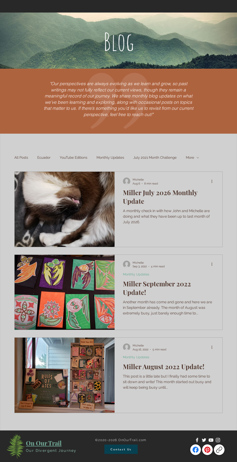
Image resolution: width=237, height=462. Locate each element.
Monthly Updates (110, 157)
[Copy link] (219, 449)
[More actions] (213, 181)
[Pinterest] (207, 449)
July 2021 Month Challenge (155, 157)
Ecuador (43, 157)
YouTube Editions (73, 157)
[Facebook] (197, 440)
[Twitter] (204, 440)
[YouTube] (211, 440)
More (190, 157)
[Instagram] (218, 440)
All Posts (21, 157)
